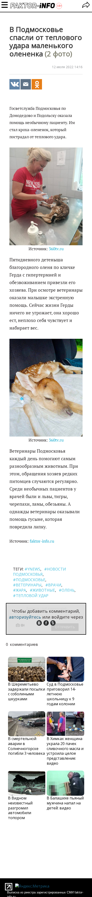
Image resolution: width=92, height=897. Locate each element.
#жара (19, 590)
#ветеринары (27, 585)
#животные (42, 590)
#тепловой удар (30, 595)
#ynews (32, 569)
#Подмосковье (29, 579)
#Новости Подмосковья (39, 572)
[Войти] (86, 5)
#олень (67, 590)
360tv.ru (56, 248)
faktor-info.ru (42, 541)
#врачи (53, 585)
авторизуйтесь (25, 617)
